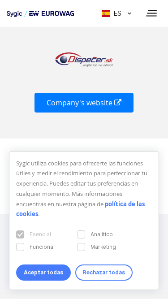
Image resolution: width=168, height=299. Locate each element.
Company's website (80, 103)
